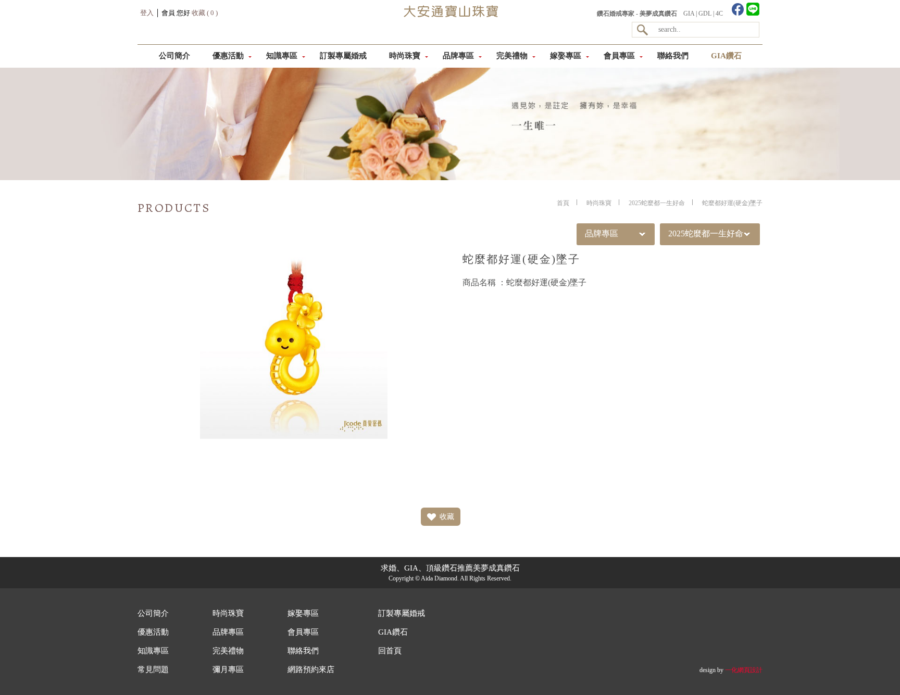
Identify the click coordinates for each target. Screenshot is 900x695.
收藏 (447, 517)
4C (719, 13)
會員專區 (619, 56)
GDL (704, 13)
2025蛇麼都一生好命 (657, 203)
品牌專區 (458, 56)
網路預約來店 (311, 669)
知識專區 (281, 56)
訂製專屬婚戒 (343, 56)
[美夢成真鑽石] (449, 34)
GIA (688, 13)
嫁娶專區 (565, 56)
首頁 (563, 203)
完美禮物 (512, 56)
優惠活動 (228, 56)
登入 (147, 13)
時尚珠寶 (404, 56)
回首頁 (390, 651)
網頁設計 (750, 670)
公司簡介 (174, 56)
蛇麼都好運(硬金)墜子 (732, 203)
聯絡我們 (673, 56)
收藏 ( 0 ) (205, 13)
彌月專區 (228, 669)
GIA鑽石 (726, 56)
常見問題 (153, 669)
